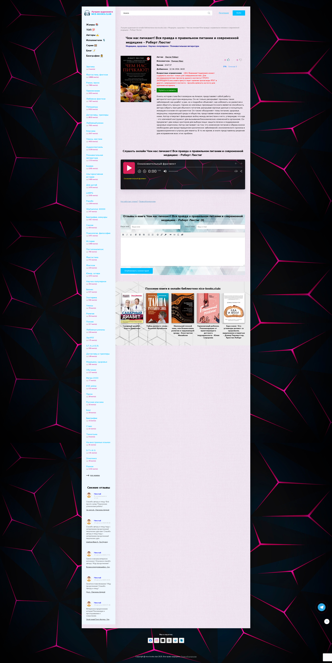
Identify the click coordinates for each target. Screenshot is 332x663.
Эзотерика (91, 298)
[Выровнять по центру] (140, 235)
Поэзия (91, 322)
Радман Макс (177, 61)
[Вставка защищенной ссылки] (165, 235)
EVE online (91, 387)
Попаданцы (92, 107)
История (92, 242)
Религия (91, 314)
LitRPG (92, 194)
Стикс (91, 427)
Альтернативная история (94, 176)
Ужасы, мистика (94, 140)
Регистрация (224, 13)
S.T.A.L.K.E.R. (92, 346)
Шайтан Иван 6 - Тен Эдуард (97, 542)
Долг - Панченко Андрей (95, 592)
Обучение (91, 371)
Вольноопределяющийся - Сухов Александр (98, 567)
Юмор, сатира (93, 274)
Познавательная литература (94, 158)
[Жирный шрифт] (123, 235)
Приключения (93, 91)
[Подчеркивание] (131, 235)
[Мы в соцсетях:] (150, 640)
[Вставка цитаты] (170, 235)
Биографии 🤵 (94, 55)
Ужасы (91, 306)
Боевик (92, 167)
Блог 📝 (90, 50)
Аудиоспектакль (94, 148)
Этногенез (91, 459)
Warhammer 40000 (95, 210)
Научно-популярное (96, 282)
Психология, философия (98, 234)
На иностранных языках (98, 443)
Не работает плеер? (129, 201)
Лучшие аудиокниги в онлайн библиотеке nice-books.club (144, 28)
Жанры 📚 (92, 24)
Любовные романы (95, 330)
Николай (97, 494)
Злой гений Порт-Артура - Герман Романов (98, 619)
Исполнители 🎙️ (95, 40)
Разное (92, 467)
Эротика (90, 67)
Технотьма (91, 435)
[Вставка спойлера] (178, 235)
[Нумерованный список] (153, 235)
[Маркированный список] (149, 235)
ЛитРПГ (91, 338)
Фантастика (92, 258)
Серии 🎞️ (91, 45)
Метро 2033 (92, 379)
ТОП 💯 (90, 29)
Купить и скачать (167, 90)
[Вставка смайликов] (158, 235)
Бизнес (91, 290)
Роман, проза (92, 83)
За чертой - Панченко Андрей (97, 510)
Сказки (91, 226)
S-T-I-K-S (91, 451)
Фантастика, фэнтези (97, 75)
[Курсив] (127, 235)
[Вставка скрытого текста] (182, 235)
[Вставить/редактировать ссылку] (162, 235)
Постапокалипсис (95, 250)
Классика (92, 132)
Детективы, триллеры (97, 116)
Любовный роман (94, 124)
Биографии (91, 419)
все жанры (95, 475)
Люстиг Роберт (171, 57)
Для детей (92, 186)
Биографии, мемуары (96, 218)
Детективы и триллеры (98, 354)
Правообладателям (147, 201)
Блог (91, 411)
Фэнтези (91, 266)
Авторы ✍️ (92, 35)
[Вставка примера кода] (174, 235)
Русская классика (94, 403)
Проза (91, 395)
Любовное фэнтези (95, 99)
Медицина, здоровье (96, 362)
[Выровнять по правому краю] (144, 235)
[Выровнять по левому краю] (136, 235)
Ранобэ (92, 202)
